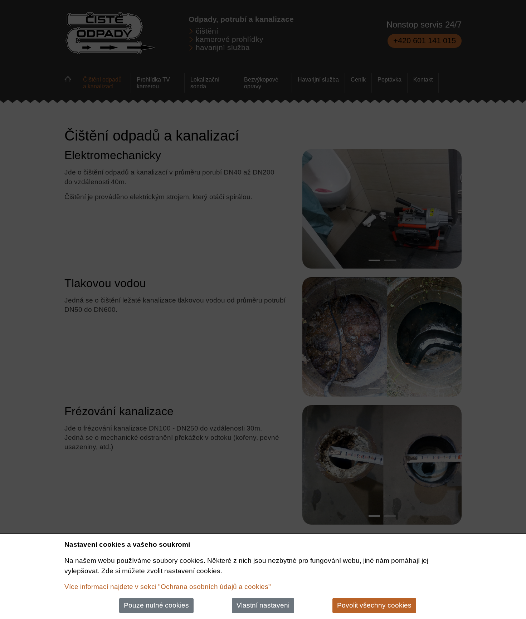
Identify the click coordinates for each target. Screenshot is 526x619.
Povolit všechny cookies (374, 605)
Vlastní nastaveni (263, 605)
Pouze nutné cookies (156, 605)
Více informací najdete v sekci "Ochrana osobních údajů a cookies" (167, 586)
